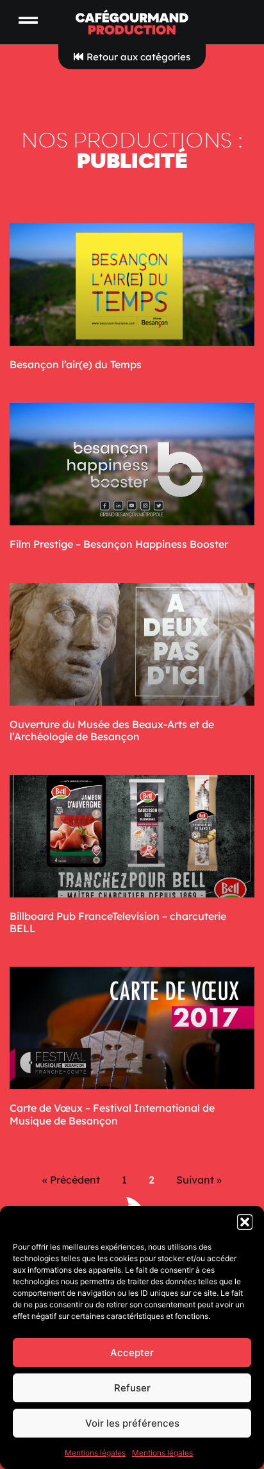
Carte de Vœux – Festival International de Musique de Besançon (112, 1113)
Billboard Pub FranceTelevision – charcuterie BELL (118, 922)
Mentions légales (95, 1452)
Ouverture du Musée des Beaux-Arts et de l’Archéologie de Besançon (112, 730)
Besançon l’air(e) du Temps (76, 364)
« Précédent (71, 1179)
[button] (244, 1222)
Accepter (132, 1352)
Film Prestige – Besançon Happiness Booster (119, 544)
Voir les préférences (132, 1423)
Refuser (132, 1388)
